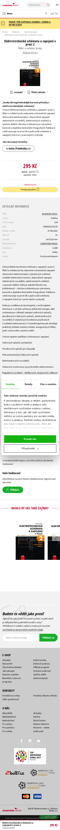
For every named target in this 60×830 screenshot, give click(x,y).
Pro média (7, 731)
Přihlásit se (48, 637)
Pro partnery (8, 727)
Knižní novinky (40, 660)
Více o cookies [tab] (48, 384)
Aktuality (6, 660)
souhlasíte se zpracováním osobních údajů (22, 629)
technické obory (50, 213)
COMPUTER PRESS (49, 243)
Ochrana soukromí (42, 670)
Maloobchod (8, 720)
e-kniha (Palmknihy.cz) (18, 148)
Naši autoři (7, 663)
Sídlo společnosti (10, 699)
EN (57, 4)
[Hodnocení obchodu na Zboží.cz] (15, 772)
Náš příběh (7, 713)
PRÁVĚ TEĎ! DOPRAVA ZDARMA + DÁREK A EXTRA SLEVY (30, 23)
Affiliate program (41, 667)
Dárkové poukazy (41, 663)
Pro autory (7, 724)
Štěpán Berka (30, 52)
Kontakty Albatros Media (45, 695)
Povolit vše (30, 439)
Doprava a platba (10, 674)
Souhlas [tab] (10, 384)
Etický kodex (39, 720)
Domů (5, 32)
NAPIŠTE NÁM (50, 817)
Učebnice (16, 32)
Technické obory (30, 32)
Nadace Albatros (41, 724)
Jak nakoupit (8, 670)
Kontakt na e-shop (11, 695)
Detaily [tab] (28, 384)
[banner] (16, 4)
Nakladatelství (9, 716)
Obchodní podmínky (12, 667)
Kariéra (36, 716)
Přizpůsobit (28, 448)
